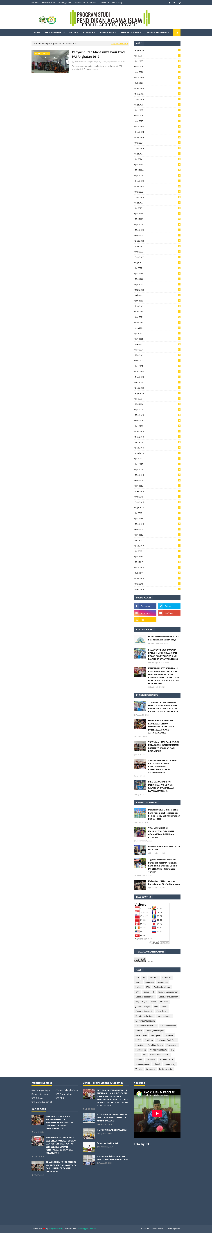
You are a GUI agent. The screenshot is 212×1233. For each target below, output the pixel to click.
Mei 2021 (157, 344)
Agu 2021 (157, 328)
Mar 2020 (157, 415)
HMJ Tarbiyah (141, 1001)
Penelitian (139, 1045)
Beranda (35, 2)
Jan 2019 (157, 485)
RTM (137, 1054)
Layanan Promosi (168, 1025)
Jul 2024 (157, 159)
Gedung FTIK (148, 992)
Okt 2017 (157, 540)
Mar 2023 (157, 230)
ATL (144, 977)
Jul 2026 (157, 55)
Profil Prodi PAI (48, 2)
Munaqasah (156, 1035)
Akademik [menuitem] (88, 32)
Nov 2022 (157, 246)
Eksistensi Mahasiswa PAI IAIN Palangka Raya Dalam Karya (163, 638)
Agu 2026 (157, 50)
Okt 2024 (157, 142)
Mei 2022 (157, 279)
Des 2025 (157, 88)
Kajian (164, 1006)
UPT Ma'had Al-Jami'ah (42, 1101)
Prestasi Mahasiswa (158, 1050)
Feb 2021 (157, 360)
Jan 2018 (157, 534)
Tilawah (157, 1064)
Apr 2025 (157, 121)
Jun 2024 (157, 164)
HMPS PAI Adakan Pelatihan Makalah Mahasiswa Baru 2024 (112, 1158)
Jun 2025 (157, 110)
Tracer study (169, 1064)
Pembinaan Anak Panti (166, 1040)
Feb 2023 (157, 235)
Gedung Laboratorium (168, 992)
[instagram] (179, 2)
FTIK (148, 987)
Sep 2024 (157, 148)
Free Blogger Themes (86, 1228)
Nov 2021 (157, 311)
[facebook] (169, 2)
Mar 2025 (157, 126)
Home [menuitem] (37, 32)
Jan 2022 (157, 300)
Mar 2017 (157, 567)
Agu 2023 (157, 202)
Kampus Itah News (40, 1094)
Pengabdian (172, 1045)
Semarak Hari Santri (107, 1143)
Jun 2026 (157, 61)
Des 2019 (157, 431)
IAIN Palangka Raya (41, 1090)
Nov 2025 (157, 93)
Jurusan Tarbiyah (142, 1006)
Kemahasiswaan (164, 1016)
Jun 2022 (157, 273)
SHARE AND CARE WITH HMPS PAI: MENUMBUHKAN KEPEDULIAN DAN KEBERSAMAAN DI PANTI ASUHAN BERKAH (163, 766)
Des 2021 (157, 306)
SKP (144, 1054)
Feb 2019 (157, 480)
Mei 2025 (157, 115)
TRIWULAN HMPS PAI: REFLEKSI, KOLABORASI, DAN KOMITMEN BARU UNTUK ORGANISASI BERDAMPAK (164, 747)
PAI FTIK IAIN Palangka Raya (86, 61)
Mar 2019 (157, 475)
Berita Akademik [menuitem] (54, 32)
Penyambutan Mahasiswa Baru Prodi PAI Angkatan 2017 (98, 54)
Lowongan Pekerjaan (155, 1030)
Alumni (138, 982)
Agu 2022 (157, 262)
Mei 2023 (157, 219)
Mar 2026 (157, 77)
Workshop (150, 1069)
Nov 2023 (157, 186)
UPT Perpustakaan (64, 1094)
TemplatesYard (55, 1228)
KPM (156, 1006)
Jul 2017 (157, 551)
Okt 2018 (157, 496)
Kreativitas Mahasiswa (145, 1021)
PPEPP (138, 1040)
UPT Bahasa (37, 1098)
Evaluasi (138, 987)
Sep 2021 (157, 322)
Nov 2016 (157, 578)
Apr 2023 (157, 224)
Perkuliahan (140, 1050)
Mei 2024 (157, 170)
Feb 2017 (157, 573)
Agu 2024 (157, 153)
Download (104, 2)
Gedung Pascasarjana (145, 996)
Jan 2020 (157, 426)
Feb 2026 (157, 83)
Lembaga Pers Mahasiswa (85, 2)
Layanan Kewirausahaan (146, 1025)
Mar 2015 (157, 589)
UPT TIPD (60, 1098)
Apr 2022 (157, 284)
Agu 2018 (157, 507)
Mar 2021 (157, 355)
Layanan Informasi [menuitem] (156, 32)
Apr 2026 (157, 72)
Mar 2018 (157, 524)
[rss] (145, 619)
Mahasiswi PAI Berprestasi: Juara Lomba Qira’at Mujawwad (164, 883)
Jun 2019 (157, 464)
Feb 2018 (157, 529)
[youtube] (169, 613)
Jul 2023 (157, 208)
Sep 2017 (157, 545)
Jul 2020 (157, 398)
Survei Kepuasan (142, 1064)
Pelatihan (149, 1040)
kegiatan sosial (165, 1069)
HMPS (153, 1001)
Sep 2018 (157, 502)
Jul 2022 (157, 268)
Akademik (154, 977)
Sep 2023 (157, 197)
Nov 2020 (157, 377)
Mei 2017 (157, 562)
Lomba (138, 1030)
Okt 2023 (157, 191)
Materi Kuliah (141, 1035)
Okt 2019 (157, 442)
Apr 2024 (157, 175)
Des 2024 (157, 132)
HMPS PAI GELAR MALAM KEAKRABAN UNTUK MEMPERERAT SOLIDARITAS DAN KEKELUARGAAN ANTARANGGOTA (162, 726)
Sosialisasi (151, 1059)
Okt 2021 (157, 317)
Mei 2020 (157, 404)
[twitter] (174, 2)
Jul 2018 (157, 513)
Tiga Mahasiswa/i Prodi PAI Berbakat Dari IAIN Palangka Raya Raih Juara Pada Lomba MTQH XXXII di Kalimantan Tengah (163, 865)
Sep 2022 (157, 257)
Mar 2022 (157, 289)
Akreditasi (166, 977)
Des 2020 (157, 371)
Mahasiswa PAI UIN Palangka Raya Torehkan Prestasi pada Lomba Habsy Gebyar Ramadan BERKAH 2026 (164, 814)
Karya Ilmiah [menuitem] (107, 32)
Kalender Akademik (144, 1011)
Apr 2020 (157, 409)
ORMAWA (169, 1035)
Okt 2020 (157, 382)
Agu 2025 (157, 104)
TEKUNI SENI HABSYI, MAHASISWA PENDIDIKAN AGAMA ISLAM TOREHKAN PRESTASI (161, 833)
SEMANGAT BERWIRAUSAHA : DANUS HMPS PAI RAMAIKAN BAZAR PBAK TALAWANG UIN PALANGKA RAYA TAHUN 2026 (163, 654)
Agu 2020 (157, 393)
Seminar (139, 1059)
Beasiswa (149, 982)
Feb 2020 (157, 420)
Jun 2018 (157, 518)
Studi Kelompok (166, 1059)
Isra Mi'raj (164, 1001)
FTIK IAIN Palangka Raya (67, 1090)
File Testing (117, 2)
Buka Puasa (163, 982)
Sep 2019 (157, 447)
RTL (172, 1050)
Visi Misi (138, 1069)
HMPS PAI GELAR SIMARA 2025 (111, 1129)
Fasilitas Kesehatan (162, 987)
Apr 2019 (157, 469)
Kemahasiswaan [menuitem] (130, 32)
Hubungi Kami (65, 2)
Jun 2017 (157, 556)
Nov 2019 (157, 436)
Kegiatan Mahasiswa (144, 1016)
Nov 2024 (157, 137)
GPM (137, 992)
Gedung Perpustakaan (168, 996)
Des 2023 (157, 181)
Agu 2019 (157, 453)
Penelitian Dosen (155, 1045)
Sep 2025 (157, 99)
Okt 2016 (157, 583)
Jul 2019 (157, 458)
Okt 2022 (157, 251)
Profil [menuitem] (72, 32)
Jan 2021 (157, 366)
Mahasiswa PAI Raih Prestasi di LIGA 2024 (164, 848)
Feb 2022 (157, 295)
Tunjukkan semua (119, 43)
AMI (137, 977)
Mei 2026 (157, 66)
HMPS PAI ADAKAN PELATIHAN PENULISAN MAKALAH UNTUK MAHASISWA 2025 (112, 1117)
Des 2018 (157, 491)
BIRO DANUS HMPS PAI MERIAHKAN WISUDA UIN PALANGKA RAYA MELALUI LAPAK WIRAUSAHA (161, 786)
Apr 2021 (157, 349)
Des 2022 (157, 240)
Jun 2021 (157, 338)
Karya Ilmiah (161, 1011)
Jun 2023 (157, 213)
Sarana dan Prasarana (159, 1054)
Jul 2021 (157, 333)
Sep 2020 (157, 387)
